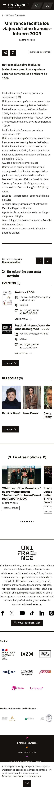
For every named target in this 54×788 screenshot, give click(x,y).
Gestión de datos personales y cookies (27, 761)
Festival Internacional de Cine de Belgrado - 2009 (32, 327)
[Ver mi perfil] (47, 5)
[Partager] (5, 53)
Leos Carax (30, 413)
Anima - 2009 (25, 292)
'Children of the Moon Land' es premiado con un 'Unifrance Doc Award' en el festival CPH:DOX (21, 493)
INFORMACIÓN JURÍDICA (27, 743)
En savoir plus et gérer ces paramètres (21, 776)
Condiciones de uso (27, 752)
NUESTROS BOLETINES (29, 622)
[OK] (27, 783)
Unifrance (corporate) (40, 52)
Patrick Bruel (11, 413)
